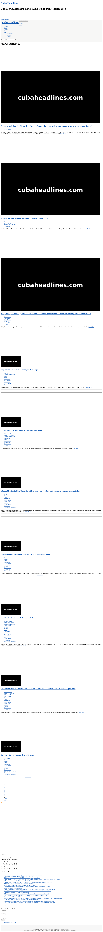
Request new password (10, 922)
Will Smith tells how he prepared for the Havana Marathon (19, 883)
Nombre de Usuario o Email (8, 909)
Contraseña (3, 913)
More (5, 32)
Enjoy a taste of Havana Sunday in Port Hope (19, 370)
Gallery (9, 36)
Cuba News (57, 929)
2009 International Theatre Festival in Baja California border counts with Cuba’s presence (38, 688)
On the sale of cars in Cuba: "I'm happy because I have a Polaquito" (21, 899)
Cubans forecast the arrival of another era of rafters (17, 892)
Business (21, 23)
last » (5, 800)
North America (7, 129)
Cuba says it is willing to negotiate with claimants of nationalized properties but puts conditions (28, 882)
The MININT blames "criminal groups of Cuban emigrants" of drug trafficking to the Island (27, 886)
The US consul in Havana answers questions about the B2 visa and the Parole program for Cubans (29, 901)
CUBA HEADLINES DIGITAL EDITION (48, 930)
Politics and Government (10, 507)
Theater (6, 706)
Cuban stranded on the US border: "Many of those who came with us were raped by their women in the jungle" (46, 126)
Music (5, 439)
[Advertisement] (49, 58)
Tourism (6, 26)
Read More (63, 133)
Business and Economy (10, 224)
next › (5, 798)
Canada (6, 373)
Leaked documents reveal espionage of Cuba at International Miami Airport (23, 875)
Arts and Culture (8, 433)
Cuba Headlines (9, 3)
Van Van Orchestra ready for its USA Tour (18, 618)
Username (4, 910)
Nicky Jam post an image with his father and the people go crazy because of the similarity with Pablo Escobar (46, 313)
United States (7, 322)
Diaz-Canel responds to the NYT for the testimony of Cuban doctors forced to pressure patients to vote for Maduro (33, 898)
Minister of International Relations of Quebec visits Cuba (24, 218)
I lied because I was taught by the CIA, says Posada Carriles (25, 554)
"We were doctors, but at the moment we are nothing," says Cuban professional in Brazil (26, 894)
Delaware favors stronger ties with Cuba (17, 755)
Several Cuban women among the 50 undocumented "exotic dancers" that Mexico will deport (27, 891)
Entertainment (7, 317)
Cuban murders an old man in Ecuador (13, 888)
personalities (7, 321)
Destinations (7, 758)
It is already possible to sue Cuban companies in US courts (19, 896)
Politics (20, 25)
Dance (5, 376)
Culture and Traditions (9, 374)
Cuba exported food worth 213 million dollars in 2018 (17, 881)
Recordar (4, 918)
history (5, 497)
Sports (5, 28)
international (7, 318)
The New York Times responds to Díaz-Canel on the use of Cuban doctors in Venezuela (26, 895)
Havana (6, 221)
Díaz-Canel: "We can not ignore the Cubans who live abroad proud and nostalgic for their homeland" (29, 902)
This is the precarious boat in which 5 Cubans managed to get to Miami (22, 878)
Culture (6, 29)
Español (7, 19)
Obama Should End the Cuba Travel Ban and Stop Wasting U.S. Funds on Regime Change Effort (40, 491)
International (10, 33)
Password (4, 915)
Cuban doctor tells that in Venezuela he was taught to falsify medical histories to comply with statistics (29, 889)
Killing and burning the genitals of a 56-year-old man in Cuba (19, 885)
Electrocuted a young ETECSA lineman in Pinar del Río (18, 876)
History (6, 495)
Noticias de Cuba (37, 929)
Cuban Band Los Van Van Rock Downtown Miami (21, 430)
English (3, 19)
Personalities (7, 226)
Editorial (9, 35)
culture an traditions (9, 435)
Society (6, 30)
